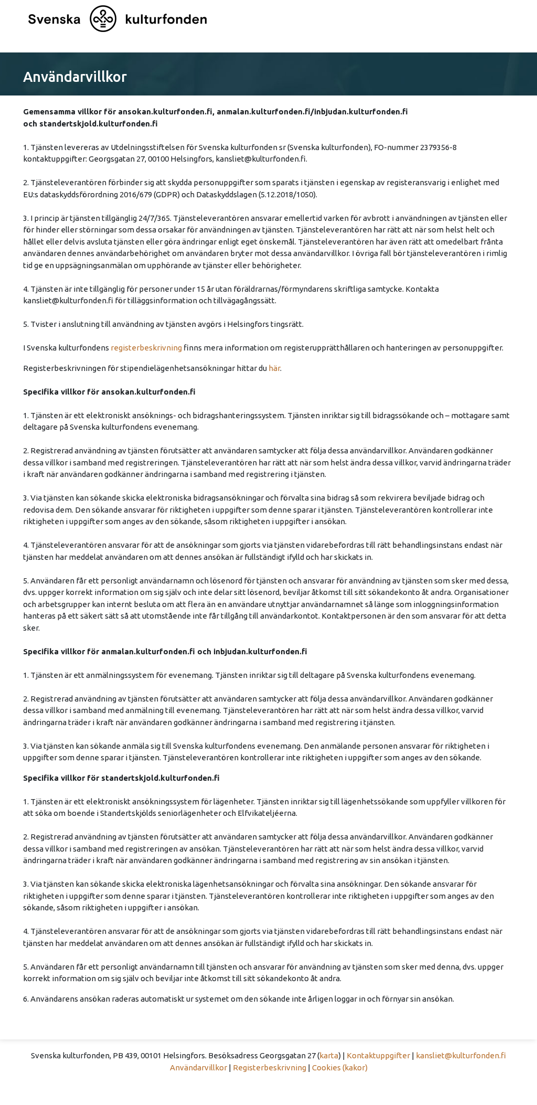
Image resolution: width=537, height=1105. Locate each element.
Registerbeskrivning (269, 1067)
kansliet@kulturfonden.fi (461, 1055)
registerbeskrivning (146, 347)
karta (328, 1055)
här (274, 368)
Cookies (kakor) (340, 1067)
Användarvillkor (198, 1067)
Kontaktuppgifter (378, 1055)
